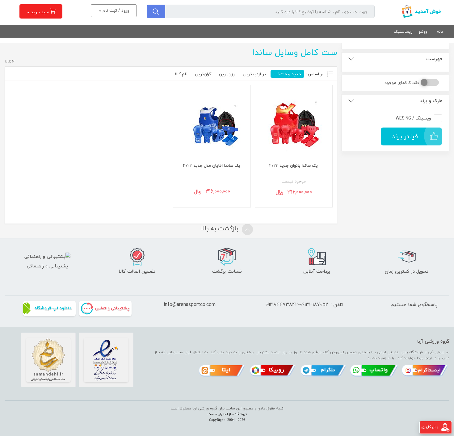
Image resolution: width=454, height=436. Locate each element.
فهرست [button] (434, 59)
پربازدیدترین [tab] (254, 74)
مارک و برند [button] (431, 101)
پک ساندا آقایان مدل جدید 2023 (211, 165)
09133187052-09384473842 (296, 304)
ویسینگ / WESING (413, 118)
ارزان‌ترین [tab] (227, 74)
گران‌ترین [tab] (203, 74)
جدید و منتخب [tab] (287, 74)
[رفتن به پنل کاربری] (445, 427)
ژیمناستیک (403, 31)
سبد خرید (40, 12)
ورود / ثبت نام (115, 10)
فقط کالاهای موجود (402, 82)
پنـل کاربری (429, 427)
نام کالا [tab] (181, 74)
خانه (440, 31)
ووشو (423, 31)
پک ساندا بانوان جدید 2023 (293, 165)
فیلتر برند (405, 136)
